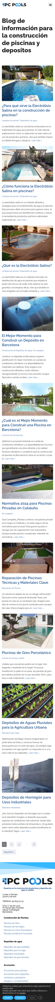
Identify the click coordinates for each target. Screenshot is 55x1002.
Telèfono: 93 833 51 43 (13, 901)
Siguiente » (9, 852)
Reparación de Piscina (11, 588)
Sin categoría (38, 350)
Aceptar (8, 998)
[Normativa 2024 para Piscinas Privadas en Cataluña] (27, 481)
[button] (50, 5)
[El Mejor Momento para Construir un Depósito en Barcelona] (27, 314)
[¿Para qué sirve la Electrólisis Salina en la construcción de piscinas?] (27, 83)
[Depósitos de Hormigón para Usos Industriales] (27, 775)
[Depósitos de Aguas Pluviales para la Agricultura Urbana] (27, 701)
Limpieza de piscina (10, 120)
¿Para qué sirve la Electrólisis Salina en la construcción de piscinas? (26, 110)
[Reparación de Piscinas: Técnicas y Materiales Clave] (27, 558)
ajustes (22, 993)
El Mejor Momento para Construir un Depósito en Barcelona (23, 340)
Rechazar (20, 998)
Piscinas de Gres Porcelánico (26, 653)
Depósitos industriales (11, 807)
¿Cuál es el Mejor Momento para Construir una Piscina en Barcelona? (26, 425)
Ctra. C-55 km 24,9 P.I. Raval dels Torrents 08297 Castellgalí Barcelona (13, 909)
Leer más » (37, 140)
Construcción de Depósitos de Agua (17, 350)
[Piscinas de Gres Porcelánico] (27, 631)
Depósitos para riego (10, 733)
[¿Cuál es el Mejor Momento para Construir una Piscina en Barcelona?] (27, 399)
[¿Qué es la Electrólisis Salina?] (27, 243)
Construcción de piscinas (12, 435)
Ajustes (32, 998)
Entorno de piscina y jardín (13, 658)
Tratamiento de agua (28, 120)
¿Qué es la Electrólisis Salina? (27, 265)
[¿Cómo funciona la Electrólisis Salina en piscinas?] (27, 163)
